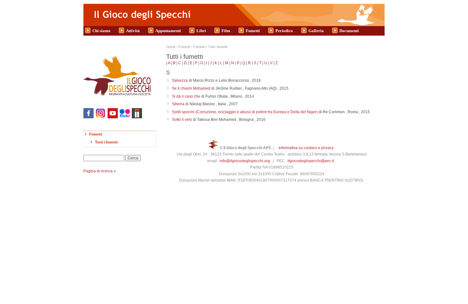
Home (170, 47)
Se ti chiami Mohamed (191, 88)
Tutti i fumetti (106, 142)
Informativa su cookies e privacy (306, 148)
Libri (201, 30)
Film (226, 30)
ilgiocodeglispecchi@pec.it (310, 161)
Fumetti (253, 30)
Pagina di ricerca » (99, 171)
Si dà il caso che (186, 96)
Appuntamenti (168, 30)
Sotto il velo (182, 119)
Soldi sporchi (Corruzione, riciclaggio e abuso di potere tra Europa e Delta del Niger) (245, 112)
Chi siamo (101, 30)
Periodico (284, 30)
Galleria (316, 30)
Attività (133, 30)
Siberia (178, 104)
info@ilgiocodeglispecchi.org (245, 161)
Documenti (349, 30)
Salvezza (180, 80)
